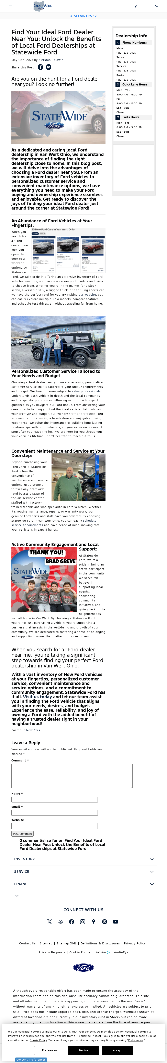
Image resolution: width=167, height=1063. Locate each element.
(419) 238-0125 (126, 52)
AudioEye (121, 952)
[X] (49, 921)
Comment (20, 760)
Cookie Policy (79, 952)
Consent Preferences (31, 1059)
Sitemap (46, 943)
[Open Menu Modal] (10, 6)
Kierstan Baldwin (51, 60)
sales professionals (86, 391)
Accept (117, 1050)
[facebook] (71, 921)
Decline (83, 1050)
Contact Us (27, 943)
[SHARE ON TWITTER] (48, 67)
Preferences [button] (135, 1040)
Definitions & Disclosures (100, 943)
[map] (93, 921)
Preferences (49, 1050)
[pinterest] (104, 921)
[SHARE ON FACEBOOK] (40, 67)
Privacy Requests (52, 952)
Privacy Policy (135, 943)
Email (17, 807)
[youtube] (115, 921)
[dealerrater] (60, 921)
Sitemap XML (67, 943)
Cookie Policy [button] (38, 1040)
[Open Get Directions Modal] (135, 6)
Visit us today (37, 697)
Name (17, 793)
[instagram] (82, 921)
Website (17, 820)
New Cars (33, 730)
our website (87, 294)
